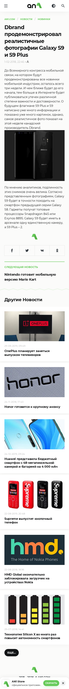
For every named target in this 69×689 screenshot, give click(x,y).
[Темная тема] (53, 5)
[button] (11, 652)
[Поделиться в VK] (42, 250)
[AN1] (34, 671)
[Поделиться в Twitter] (27, 250)
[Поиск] (63, 5)
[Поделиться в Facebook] (12, 250)
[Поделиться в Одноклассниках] (57, 250)
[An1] (34, 6)
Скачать (51, 683)
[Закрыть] (63, 683)
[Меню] (5, 5)
